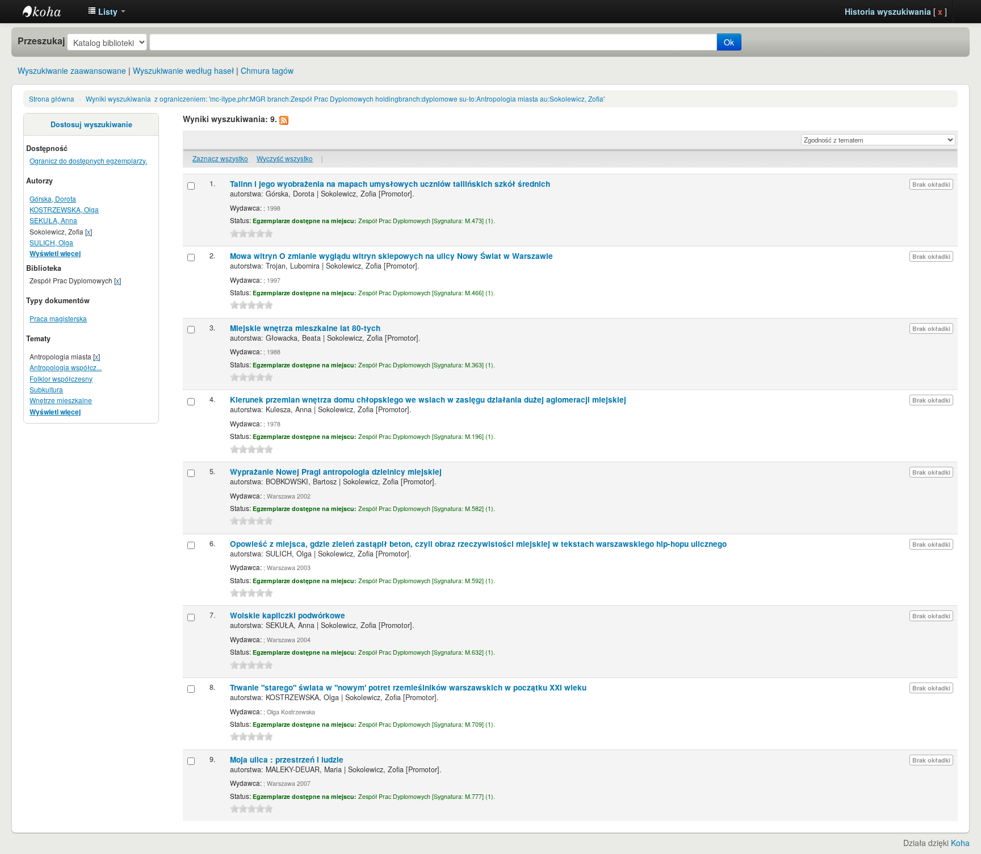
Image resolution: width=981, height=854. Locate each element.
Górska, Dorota (53, 198)
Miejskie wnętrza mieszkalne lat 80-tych (305, 328)
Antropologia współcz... (66, 367)
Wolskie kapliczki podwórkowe (287, 615)
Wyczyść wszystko (285, 158)
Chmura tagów (267, 70)
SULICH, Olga (51, 242)
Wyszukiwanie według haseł (183, 70)
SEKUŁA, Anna (53, 220)
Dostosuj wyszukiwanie (91, 124)
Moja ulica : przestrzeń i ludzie (286, 759)
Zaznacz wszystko (220, 158)
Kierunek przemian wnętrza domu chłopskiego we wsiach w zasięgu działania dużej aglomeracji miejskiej (428, 399)
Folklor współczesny (61, 378)
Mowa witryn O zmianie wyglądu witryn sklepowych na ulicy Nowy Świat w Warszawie (391, 255)
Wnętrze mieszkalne (61, 400)
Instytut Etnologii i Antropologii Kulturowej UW (51, 11)
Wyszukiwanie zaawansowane (72, 70)
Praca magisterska (58, 318)
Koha (960, 842)
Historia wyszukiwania (888, 11)
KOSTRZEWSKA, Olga (64, 209)
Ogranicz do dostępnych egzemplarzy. (88, 160)
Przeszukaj (41, 41)
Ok (729, 42)
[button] (106, 11)
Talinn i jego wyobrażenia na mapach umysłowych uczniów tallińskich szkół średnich (390, 183)
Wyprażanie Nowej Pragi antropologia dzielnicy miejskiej (336, 471)
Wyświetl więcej (55, 253)
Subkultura (46, 389)
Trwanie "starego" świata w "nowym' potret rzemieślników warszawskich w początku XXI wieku (408, 687)
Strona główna (51, 98)
